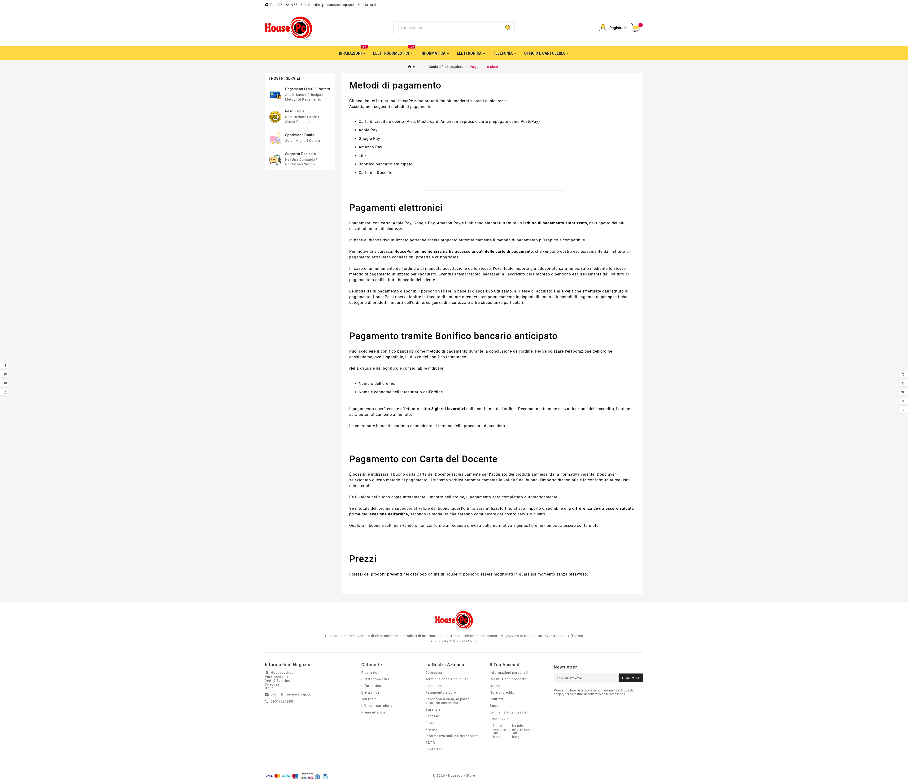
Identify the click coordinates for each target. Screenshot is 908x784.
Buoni (494, 706)
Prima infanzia (373, 712)
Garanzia (433, 709)
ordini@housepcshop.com (292, 694)
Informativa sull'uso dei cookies (452, 736)
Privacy (431, 729)
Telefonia (369, 699)
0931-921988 (282, 701)
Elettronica (370, 692)
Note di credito (502, 692)
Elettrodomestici (375, 679)
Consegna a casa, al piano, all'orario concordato (448, 701)
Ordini (495, 686)
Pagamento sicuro (440, 692)
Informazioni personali (509, 672)
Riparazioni (370, 672)
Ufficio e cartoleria (377, 706)
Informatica (371, 686)
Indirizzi (496, 699)
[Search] (508, 27)
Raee (429, 723)
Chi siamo (433, 686)
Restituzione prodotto (508, 679)
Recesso (432, 716)
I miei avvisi (499, 719)
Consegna (433, 672)
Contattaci (367, 5)
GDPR (430, 742)
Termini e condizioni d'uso (447, 679)
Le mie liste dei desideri (509, 712)
